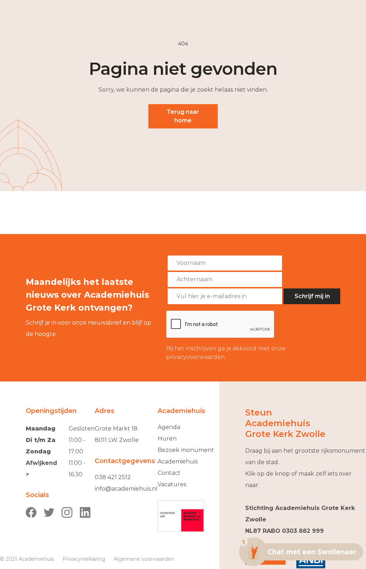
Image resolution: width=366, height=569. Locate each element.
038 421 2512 (113, 477)
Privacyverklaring (84, 559)
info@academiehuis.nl (126, 488)
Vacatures (172, 484)
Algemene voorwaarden (144, 559)
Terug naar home (183, 116)
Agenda (169, 427)
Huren (167, 438)
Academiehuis (178, 461)
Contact (169, 473)
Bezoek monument (186, 450)
